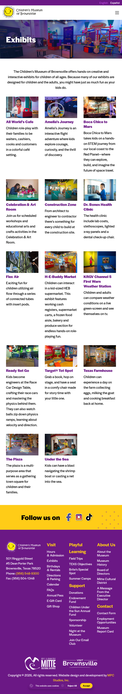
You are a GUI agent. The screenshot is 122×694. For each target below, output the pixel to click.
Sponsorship (77, 620)
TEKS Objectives (80, 564)
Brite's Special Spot (78, 571)
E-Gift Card (54, 601)
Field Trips (76, 558)
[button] (116, 13)
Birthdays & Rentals (53, 568)
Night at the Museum (77, 632)
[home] (22, 12)
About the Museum (104, 553)
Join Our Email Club (79, 641)
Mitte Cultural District (106, 580)
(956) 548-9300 (27, 573)
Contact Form (106, 613)
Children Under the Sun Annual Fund (79, 610)
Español (115, 3)
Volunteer (75, 625)
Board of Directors (103, 571)
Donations (76, 592)
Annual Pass (55, 595)
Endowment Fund (77, 599)
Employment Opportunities (106, 620)
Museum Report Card (105, 629)
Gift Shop (53, 606)
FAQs (50, 590)
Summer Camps (80, 578)
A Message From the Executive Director (104, 593)
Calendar (53, 584)
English (103, 2)
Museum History (103, 562)
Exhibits (52, 560)
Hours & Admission (55, 553)
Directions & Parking (54, 577)
